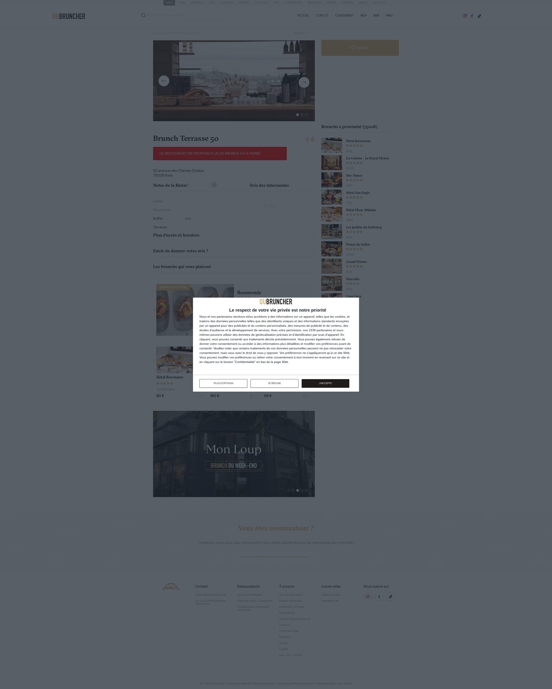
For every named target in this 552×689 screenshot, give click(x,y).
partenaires (224, 316)
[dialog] (276, 345)
